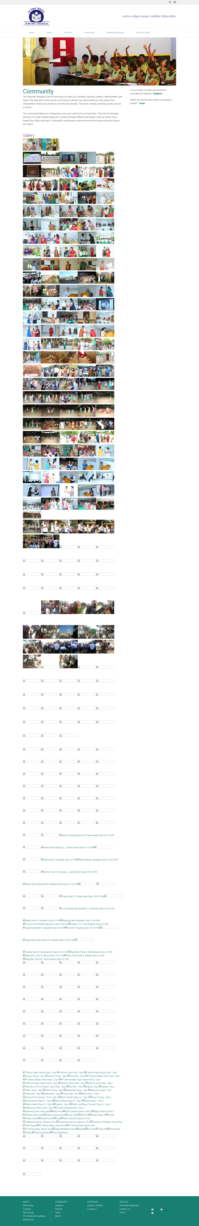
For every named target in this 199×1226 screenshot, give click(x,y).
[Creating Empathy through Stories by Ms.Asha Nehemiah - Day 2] (68, 323)
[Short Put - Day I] (76, 1076)
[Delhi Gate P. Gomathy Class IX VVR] (59, 859)
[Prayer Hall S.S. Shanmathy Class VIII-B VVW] (81, 896)
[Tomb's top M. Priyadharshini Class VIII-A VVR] (45, 952)
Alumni (58, 1216)
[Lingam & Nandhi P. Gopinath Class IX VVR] (44, 928)
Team (142, 103)
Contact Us (124, 1209)
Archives (68, 32)
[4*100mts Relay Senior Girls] (80, 1125)
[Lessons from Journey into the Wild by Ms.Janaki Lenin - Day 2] (87, 323)
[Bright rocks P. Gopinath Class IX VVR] (41, 920)
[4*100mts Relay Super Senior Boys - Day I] (80, 1079)
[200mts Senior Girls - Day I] (72, 1083)
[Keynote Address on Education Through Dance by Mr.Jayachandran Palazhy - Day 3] (68, 482)
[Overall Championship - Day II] (69, 1108)
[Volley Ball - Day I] (32, 1093)
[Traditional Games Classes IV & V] (40, 1122)
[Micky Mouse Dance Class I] (77, 1111)
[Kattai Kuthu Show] (105, 283)
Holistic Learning (95, 1205)
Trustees (27, 1209)
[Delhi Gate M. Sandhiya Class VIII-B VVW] (97, 859)
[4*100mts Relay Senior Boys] (37, 1129)
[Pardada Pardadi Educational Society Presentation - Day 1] (87, 256)
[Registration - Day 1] (68, 176)
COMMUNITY (61, 1202)
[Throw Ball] (114, 1129)
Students (59, 1205)
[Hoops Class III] (97, 1115)
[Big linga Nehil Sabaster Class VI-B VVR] (80, 920)
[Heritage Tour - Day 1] (32, 283)
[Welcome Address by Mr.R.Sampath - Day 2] (68, 296)
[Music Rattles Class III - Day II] (73, 1097)
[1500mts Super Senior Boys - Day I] (40, 1083)
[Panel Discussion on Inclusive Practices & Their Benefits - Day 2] (50, 309)
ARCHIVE (123, 1202)
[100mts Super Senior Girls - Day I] (101, 1072)
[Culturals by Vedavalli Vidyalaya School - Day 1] (105, 243)
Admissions (28, 1219)
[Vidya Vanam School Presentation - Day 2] (50, 336)
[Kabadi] (80, 1129)
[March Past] (56, 1111)
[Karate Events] (30, 1118)
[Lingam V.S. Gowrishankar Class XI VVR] (88, 924)
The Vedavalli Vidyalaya (34, 1216)
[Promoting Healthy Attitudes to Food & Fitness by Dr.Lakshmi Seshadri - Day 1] (68, 269)
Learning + (92, 1209)
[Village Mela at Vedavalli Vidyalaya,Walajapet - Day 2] (50, 349)
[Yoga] (57, 1118)
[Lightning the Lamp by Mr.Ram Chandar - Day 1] (87, 216)
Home (32, 32)
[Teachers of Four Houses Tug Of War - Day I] (44, 1086)
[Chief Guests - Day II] (93, 1101)
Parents (58, 1209)
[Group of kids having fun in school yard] (32, 150)
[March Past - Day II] (89, 1093)
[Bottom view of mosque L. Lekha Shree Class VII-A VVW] (69, 872)
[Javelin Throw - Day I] (56, 1076)
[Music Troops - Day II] (100, 1097)
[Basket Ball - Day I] (51, 1093)
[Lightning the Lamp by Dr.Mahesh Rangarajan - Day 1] (68, 216)
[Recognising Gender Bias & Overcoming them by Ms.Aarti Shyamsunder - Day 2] (50, 323)
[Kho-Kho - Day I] (75, 1086)
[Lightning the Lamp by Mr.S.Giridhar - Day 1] (50, 216)
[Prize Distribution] (41, 1132)
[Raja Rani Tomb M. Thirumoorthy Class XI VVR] (46, 959)
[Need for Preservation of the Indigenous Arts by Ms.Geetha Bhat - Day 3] (68, 456)
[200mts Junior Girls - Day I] (99, 1083)
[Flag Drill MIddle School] (64, 1129)
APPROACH (92, 1202)
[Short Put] (83, 1115)
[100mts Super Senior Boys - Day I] (40, 1072)
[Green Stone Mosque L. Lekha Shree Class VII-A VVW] (67, 847)
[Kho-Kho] (90, 1129)
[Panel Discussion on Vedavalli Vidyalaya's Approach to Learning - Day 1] (105, 229)
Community (89, 32)
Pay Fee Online (143, 32)
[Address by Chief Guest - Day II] (38, 1108)
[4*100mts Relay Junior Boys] (51, 1125)
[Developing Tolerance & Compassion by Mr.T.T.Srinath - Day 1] (105, 269)
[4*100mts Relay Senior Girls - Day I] (102, 1076)
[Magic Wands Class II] (103, 1111)
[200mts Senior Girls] (33, 1115)
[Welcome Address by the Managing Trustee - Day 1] (105, 203)
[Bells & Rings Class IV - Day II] (38, 1101)
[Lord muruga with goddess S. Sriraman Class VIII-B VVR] (87, 908)
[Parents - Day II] (61, 1104)
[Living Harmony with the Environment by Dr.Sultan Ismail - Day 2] (87, 309)
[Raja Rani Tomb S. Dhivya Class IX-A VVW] (44, 955)
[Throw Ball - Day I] (70, 1093)
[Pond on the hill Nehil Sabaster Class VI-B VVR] (46, 924)
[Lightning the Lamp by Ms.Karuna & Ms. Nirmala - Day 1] (105, 216)
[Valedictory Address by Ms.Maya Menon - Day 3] (50, 495)
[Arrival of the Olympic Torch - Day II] (40, 1097)
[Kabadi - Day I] (91, 1086)
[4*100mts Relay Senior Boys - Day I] (41, 1079)
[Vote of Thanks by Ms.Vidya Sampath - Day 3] (87, 495)
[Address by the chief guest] (36, 1111)
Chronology (28, 1212)
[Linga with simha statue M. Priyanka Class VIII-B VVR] (49, 940)
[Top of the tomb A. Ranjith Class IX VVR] (84, 955)
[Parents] (27, 1132)
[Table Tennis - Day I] (33, 1090)
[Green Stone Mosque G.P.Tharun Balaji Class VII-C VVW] (86, 835)
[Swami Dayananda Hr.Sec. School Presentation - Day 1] (32, 269)
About (49, 32)
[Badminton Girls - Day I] (100, 1090)
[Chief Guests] (30, 1125)
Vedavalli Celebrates (129, 1205)
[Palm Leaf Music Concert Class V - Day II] (90, 1104)
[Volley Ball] (102, 1129)
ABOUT (26, 1202)
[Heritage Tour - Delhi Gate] (50, 283)
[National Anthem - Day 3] (68, 509)
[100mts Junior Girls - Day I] (70, 1072)
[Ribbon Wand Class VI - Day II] (38, 1104)
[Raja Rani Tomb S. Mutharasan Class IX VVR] (90, 952)
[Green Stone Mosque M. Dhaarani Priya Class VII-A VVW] (50, 884)
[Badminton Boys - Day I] (76, 1090)
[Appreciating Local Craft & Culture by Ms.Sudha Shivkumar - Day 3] (32, 456)
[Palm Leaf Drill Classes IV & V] (76, 1118)
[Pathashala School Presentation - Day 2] (105, 336)
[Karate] (110, 1115)
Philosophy (28, 1205)
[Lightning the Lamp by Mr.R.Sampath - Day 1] (32, 216)
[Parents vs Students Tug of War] (106, 1122)
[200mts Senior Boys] (54, 1115)
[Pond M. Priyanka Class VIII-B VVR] (82, 928)
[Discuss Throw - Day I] (34, 1076)
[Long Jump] (71, 1115)
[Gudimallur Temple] (87, 283)
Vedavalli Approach (115, 32)
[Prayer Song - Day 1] (32, 203)
